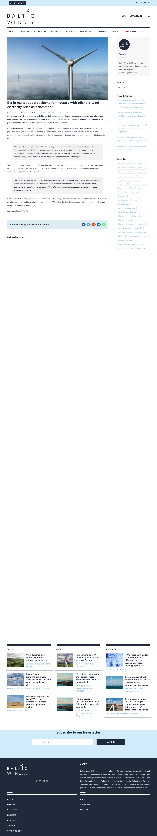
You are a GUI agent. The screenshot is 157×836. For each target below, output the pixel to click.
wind (142, 244)
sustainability (135, 236)
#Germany (122, 168)
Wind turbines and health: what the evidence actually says (37, 657)
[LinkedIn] (44, 781)
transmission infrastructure (128, 244)
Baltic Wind (14, 112)
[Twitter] (37, 781)
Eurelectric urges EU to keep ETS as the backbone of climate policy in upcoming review (37, 701)
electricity (141, 172)
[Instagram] (47, 781)
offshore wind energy (126, 220)
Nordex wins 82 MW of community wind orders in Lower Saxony (87, 657)
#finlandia (141, 164)
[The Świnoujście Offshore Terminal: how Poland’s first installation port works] (65, 704)
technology (131, 240)
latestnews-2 (123, 196)
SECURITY (45, 689)
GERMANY (42, 112)
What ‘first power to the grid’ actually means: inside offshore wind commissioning (87, 678)
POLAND (29, 666)
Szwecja (121, 240)
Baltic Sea (131, 172)
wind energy (129, 248)
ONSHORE (89, 664)
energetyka (122, 176)
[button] (142, 31)
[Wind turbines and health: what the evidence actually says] (15, 660)
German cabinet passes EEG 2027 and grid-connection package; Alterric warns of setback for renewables (136, 704)
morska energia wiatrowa (127, 200)
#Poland (142, 168)
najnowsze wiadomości (126, 208)
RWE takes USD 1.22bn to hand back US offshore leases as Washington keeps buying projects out (136, 660)
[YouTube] (40, 781)
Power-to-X (141, 224)
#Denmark (122, 164)
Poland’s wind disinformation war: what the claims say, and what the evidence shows (38, 679)
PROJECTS (80, 666)
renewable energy (124, 228)
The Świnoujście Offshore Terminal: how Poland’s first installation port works (88, 703)
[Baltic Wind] (124, 41)
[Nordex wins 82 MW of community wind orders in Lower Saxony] (65, 660)
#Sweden (121, 172)
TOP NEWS (142, 691)
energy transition (124, 184)
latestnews (135, 192)
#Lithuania (132, 168)
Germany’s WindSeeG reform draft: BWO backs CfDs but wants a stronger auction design (137, 681)
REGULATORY (62, 112)
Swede (145, 236)
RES (119, 236)
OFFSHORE (51, 112)
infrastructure (123, 192)
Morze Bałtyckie (124, 204)
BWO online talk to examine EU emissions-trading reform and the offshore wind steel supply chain (131, 103)
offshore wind (123, 216)
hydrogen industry (134, 188)
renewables (138, 228)
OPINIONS (46, 664)
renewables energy (125, 232)
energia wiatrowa (135, 176)
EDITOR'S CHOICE (33, 664)
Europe (135, 184)
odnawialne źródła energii (127, 212)
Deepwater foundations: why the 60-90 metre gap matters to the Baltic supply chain (133, 128)
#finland (132, 164)
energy (136, 180)
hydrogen (121, 188)
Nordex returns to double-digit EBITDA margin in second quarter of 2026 (132, 116)
